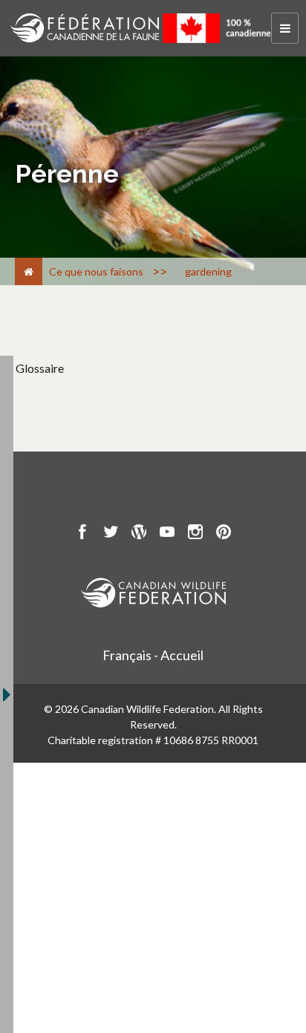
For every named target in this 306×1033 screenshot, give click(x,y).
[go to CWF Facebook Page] (82, 534)
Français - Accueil (153, 655)
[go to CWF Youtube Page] (167, 534)
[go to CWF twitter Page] (110, 534)
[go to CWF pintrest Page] (223, 534)
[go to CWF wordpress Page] (138, 534)
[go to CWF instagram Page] (195, 534)
